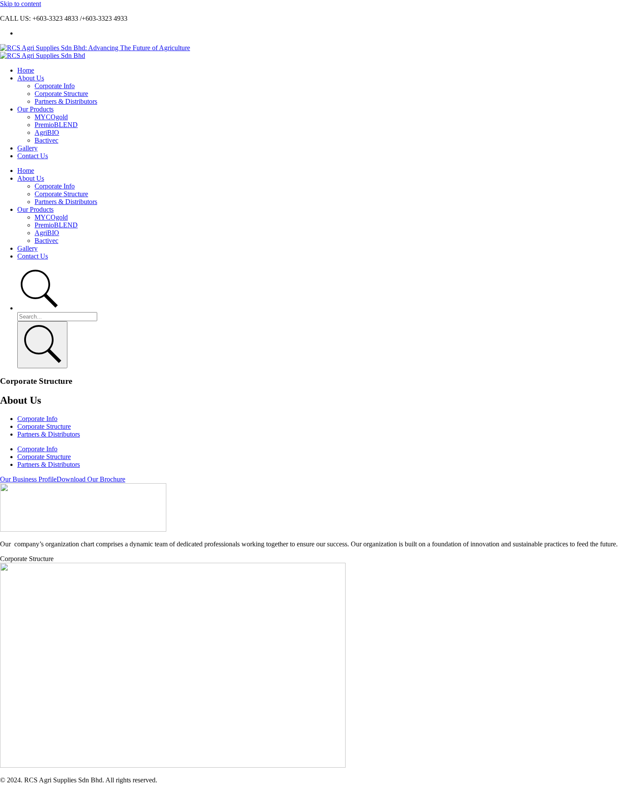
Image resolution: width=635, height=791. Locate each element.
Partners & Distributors (66, 101)
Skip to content (20, 3)
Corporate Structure (61, 93)
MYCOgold (51, 117)
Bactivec (46, 140)
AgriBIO (47, 132)
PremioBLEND (56, 124)
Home (25, 70)
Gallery (27, 148)
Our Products (35, 109)
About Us (30, 78)
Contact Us (32, 155)
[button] (62, 479)
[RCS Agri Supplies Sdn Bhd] (42, 55)
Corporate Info (55, 85)
